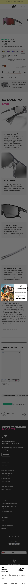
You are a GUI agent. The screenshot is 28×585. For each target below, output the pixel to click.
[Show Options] (24, 296)
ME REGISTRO (20, 298)
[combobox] (20, 296)
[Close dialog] (26, 285)
